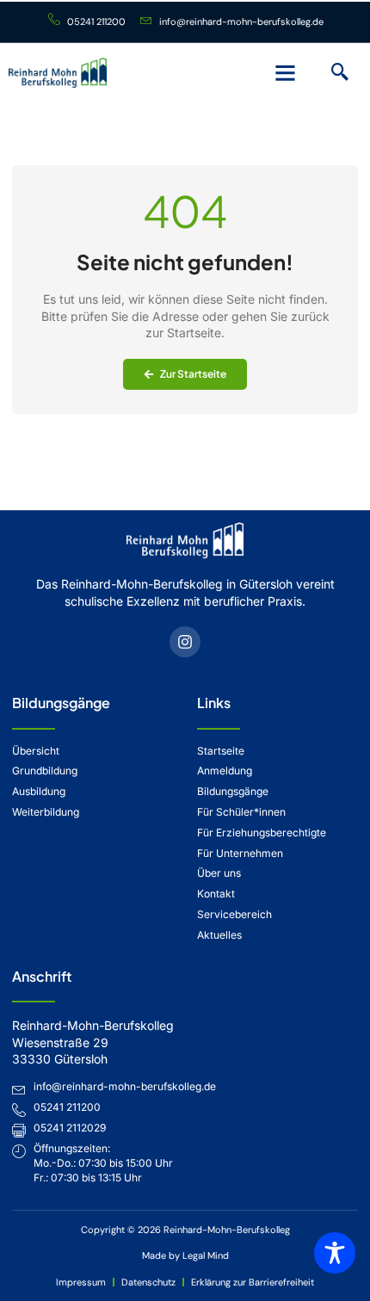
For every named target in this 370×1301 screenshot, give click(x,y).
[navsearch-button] (340, 73)
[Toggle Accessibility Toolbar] (334, 1252)
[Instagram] (185, 641)
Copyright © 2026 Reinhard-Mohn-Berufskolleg (185, 1230)
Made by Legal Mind (185, 1255)
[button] (285, 73)
